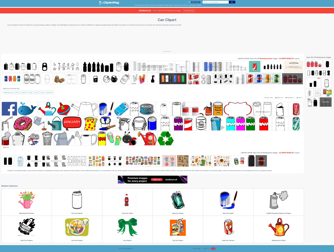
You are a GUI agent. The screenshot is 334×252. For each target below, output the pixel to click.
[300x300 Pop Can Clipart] (165, 124)
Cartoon (153, 5)
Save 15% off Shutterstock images (319, 57)
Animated (159, 5)
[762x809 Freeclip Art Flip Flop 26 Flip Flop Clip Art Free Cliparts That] (114, 139)
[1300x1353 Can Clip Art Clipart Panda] (121, 109)
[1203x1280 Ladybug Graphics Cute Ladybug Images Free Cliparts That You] (129, 139)
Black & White (144, 5)
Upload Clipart (195, 2)
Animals (137, 5)
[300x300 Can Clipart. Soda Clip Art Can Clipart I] (147, 109)
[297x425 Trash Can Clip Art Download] (47, 139)
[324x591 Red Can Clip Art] (188, 124)
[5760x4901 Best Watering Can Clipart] (47, 109)
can (8, 147)
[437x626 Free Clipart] (7, 124)
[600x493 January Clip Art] (72, 124)
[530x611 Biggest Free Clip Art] (63, 109)
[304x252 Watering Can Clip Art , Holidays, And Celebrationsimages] (147, 139)
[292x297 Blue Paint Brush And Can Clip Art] (105, 109)
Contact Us (206, 248)
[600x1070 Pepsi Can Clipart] (152, 124)
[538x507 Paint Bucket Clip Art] (107, 124)
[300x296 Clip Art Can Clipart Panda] (280, 109)
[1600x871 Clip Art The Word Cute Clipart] (238, 109)
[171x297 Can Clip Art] (134, 109)
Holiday (165, 5)
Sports (171, 5)
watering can (8, 92)
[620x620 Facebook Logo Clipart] (9, 109)
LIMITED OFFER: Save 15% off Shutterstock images (259, 153)
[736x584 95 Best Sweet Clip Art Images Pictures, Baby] (27, 109)
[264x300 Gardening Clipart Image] (40, 124)
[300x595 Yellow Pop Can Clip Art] (102, 139)
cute (36, 92)
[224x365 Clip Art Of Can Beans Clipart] (218, 109)
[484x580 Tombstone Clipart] (18, 139)
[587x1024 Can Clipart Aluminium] (176, 109)
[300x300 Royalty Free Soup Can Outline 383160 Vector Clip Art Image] (201, 124)
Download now (189, 10)
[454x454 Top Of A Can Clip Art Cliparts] (33, 139)
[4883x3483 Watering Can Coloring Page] (86, 139)
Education (177, 5)
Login (189, 2)
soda (16, 92)
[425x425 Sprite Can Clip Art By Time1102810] (296, 124)
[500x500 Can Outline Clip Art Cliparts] (163, 109)
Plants (199, 5)
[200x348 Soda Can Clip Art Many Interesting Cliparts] (240, 124)
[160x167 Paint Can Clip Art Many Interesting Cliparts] (139, 124)
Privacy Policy (197, 248)
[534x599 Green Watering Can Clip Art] (54, 124)
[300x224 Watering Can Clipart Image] (64, 139)
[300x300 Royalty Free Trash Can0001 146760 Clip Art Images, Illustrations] (217, 124)
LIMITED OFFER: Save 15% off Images (258, 58)
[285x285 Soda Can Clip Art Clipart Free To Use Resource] (280, 124)
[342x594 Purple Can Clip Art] (178, 124)
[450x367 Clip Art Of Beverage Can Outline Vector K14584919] (262, 109)
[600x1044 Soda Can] (230, 124)
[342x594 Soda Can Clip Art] (250, 124)
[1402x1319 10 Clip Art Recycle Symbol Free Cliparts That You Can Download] (166, 139)
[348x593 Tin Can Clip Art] (6, 139)
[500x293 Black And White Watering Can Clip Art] (84, 109)
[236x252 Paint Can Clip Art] (123, 124)
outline (23, 92)
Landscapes (192, 5)
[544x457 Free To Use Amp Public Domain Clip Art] (23, 124)
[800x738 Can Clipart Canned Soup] (190, 109)
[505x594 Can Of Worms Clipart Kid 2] (205, 109)
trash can (49, 92)
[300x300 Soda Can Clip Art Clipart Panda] (263, 124)
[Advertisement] (167, 39)
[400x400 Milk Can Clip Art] (90, 124)
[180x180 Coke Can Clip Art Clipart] (296, 109)
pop (42, 92)
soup (30, 92)
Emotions (184, 5)
